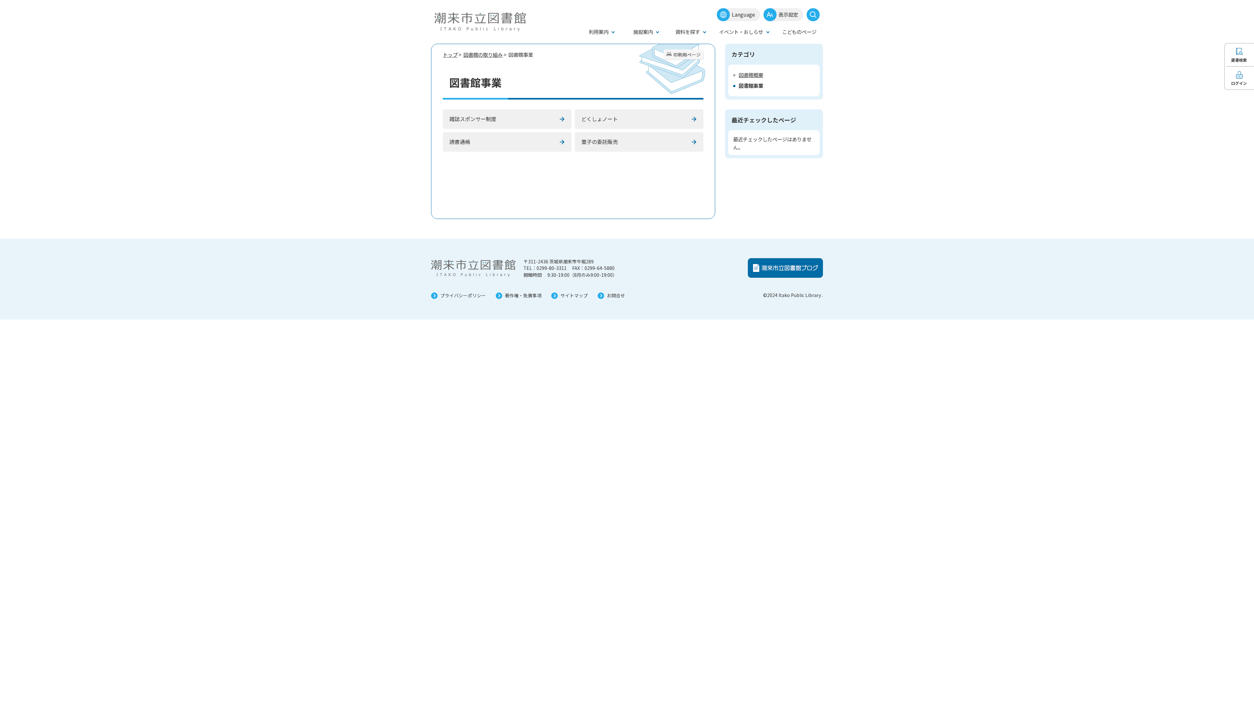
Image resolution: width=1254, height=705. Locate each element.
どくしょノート (599, 119)
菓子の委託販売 (599, 142)
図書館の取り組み (483, 54)
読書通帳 (459, 142)
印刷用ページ (687, 54)
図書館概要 (751, 74)
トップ (450, 54)
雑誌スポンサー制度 (472, 119)
